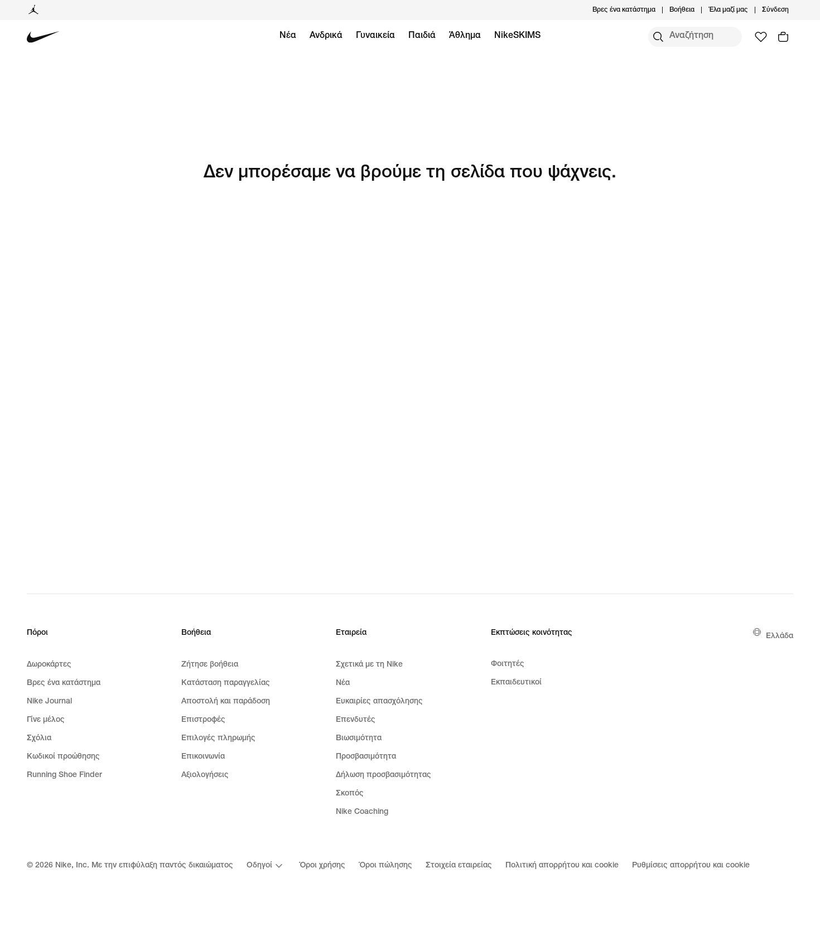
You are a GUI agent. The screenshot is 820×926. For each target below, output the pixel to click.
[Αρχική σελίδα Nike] (43, 37)
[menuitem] (697, 10)
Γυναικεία (375, 36)
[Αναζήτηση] (658, 37)
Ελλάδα (779, 636)
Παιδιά (422, 36)
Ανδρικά (326, 36)
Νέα (287, 36)
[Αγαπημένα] (761, 37)
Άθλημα (465, 36)
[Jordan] (33, 10)
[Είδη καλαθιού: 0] (783, 37)
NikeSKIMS (517, 36)
